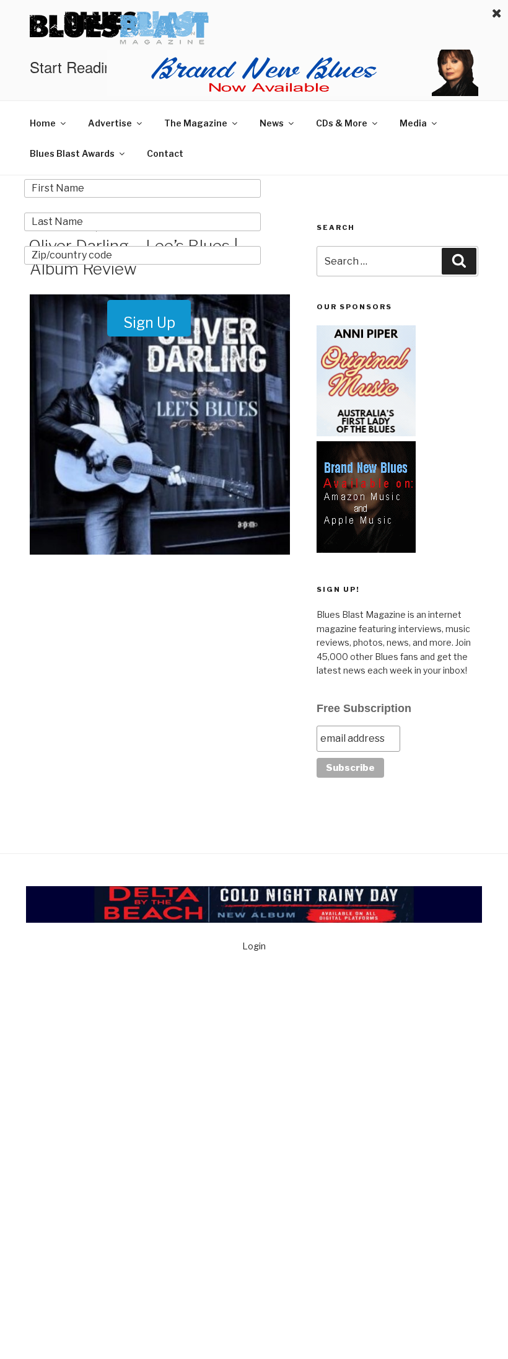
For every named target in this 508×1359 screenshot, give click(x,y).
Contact (165, 153)
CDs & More (341, 123)
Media (413, 123)
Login (254, 946)
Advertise (110, 123)
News (272, 123)
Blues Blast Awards (72, 153)
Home (43, 123)
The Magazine (195, 123)
